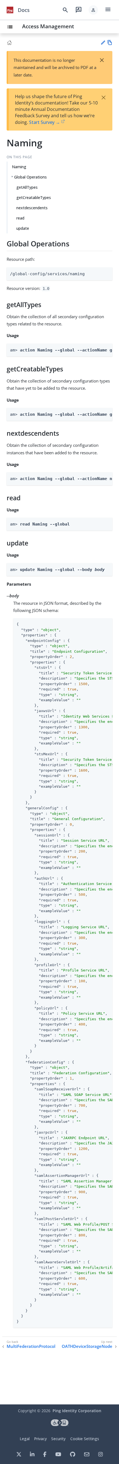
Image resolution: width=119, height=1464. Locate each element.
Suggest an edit (102, 42)
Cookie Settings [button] (84, 1438)
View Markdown (109, 42)
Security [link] (58, 1438)
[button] (93, 10)
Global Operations (30, 177)
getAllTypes (27, 187)
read (20, 218)
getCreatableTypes (33, 197)
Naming (19, 166)
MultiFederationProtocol (31, 1346)
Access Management (48, 26)
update (22, 228)
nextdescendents (32, 207)
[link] (10, 10)
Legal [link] (25, 1438)
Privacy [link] (40, 1438)
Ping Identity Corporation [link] (77, 1410)
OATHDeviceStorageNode (87, 1346)
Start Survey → (44, 122)
